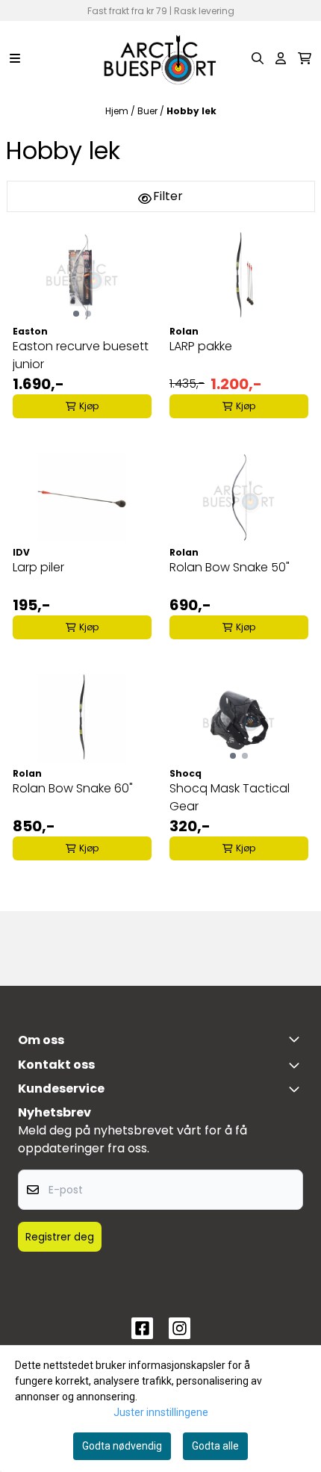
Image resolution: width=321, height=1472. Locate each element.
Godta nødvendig (122, 1446)
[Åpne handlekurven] (304, 58)
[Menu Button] (15, 58)
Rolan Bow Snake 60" (73, 788)
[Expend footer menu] (297, 1089)
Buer (148, 111)
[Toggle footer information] (297, 1039)
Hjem (118, 111)
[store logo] (160, 58)
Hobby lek (191, 111)
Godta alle (215, 1446)
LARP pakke (200, 346)
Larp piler (38, 567)
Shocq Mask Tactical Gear (229, 797)
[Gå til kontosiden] (280, 58)
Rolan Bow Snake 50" (229, 567)
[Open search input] (258, 58)
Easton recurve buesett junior (81, 355)
